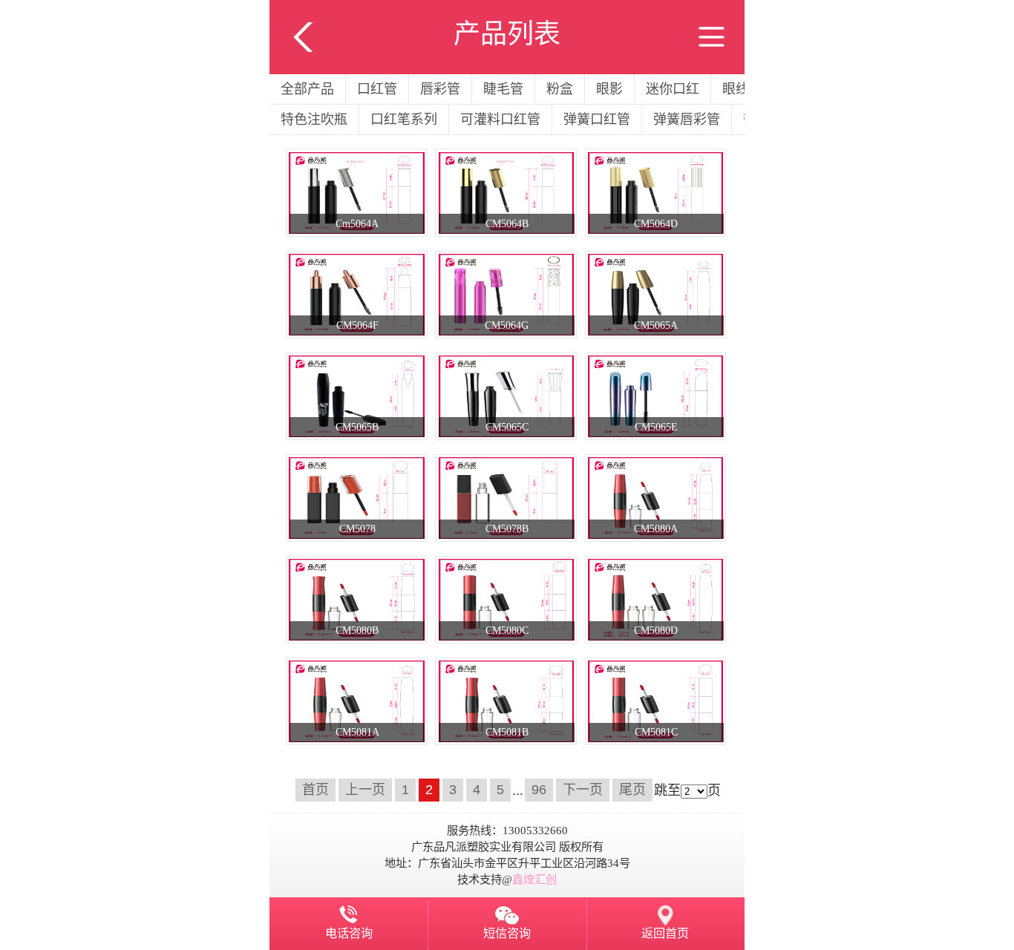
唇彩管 (440, 89)
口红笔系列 (403, 119)
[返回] (302, 9)
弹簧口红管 (596, 119)
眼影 (609, 89)
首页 (315, 790)
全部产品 (307, 89)
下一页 (583, 790)
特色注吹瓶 (314, 119)
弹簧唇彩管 (686, 119)
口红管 (377, 89)
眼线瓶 (742, 89)
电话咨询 (349, 933)
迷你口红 (672, 89)
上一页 (365, 790)
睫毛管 (503, 89)
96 (538, 790)
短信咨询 (507, 933)
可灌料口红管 (500, 119)
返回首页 (665, 933)
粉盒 (559, 89)
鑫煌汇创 (534, 879)
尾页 (632, 790)
